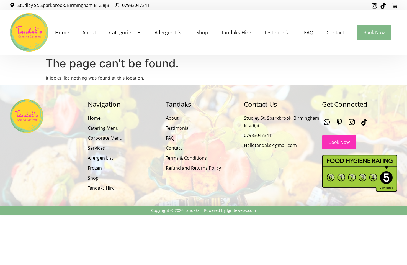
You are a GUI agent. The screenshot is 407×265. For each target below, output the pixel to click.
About (89, 32)
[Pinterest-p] (339, 122)
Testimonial (277, 32)
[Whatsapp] (327, 122)
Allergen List (168, 32)
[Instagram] (374, 6)
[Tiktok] (383, 6)
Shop (202, 32)
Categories (121, 32)
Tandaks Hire (236, 32)
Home (62, 32)
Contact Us (260, 104)
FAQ (308, 32)
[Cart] (394, 5)
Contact (335, 32)
